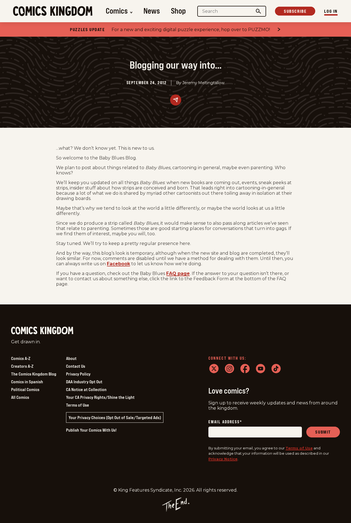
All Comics (20, 397)
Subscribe (295, 11)
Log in (331, 11)
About (71, 358)
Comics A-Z (20, 358)
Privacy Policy (78, 374)
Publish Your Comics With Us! (91, 430)
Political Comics (25, 389)
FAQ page (178, 273)
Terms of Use (77, 405)
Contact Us (75, 366)
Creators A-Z (22, 366)
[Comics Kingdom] (42, 331)
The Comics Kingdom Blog (33, 374)
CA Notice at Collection (86, 389)
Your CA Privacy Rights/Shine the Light (100, 397)
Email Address (225, 422)
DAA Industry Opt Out (84, 381)
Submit (323, 432)
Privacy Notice (223, 459)
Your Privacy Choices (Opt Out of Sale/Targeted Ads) (115, 417)
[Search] (259, 11)
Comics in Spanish (27, 381)
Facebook (118, 263)
